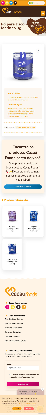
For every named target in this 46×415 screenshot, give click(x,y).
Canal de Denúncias (13, 332)
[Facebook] (3, 3)
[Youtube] (11, 3)
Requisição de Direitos (14, 319)
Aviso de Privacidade (13, 328)
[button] (43, 13)
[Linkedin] (15, 3)
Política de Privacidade (14, 323)
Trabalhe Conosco (12, 336)
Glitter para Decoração (25, 127)
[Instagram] (7, 3)
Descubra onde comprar (23, 187)
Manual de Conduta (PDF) (15, 340)
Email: (9, 364)
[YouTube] (18, 307)
